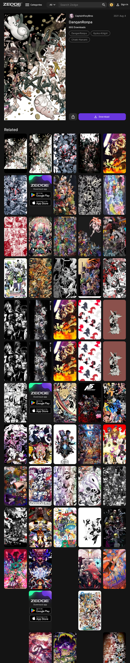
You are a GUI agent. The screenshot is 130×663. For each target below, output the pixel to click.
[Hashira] (65, 195)
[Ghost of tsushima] (15, 527)
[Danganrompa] (40, 153)
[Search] (103, 4)
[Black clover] (114, 153)
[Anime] (114, 486)
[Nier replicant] (40, 236)
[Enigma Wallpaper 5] (15, 278)
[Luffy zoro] (40, 569)
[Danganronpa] (15, 444)
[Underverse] (40, 486)
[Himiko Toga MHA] (65, 486)
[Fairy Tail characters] (114, 610)
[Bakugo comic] (15, 403)
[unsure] (89, 195)
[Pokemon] (15, 610)
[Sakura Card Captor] (114, 195)
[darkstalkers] (89, 278)
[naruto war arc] (15, 486)
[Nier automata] (15, 195)
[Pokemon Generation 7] (65, 527)
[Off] (89, 486)
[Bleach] (114, 444)
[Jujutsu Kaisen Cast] (89, 527)
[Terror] (89, 444)
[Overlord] (89, 153)
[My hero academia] (40, 527)
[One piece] (40, 444)
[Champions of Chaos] (89, 236)
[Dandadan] (114, 278)
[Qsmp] (114, 569)
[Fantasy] (65, 278)
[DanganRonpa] (15, 153)
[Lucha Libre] (89, 610)
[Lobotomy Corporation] (89, 569)
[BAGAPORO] (40, 319)
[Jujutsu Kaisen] (114, 319)
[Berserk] (65, 569)
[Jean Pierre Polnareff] (15, 236)
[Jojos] (65, 236)
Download (104, 116)
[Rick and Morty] (15, 569)
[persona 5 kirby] (89, 403)
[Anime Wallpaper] (114, 403)
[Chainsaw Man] (65, 153)
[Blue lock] (65, 610)
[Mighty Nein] (65, 444)
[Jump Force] (15, 319)
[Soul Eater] (65, 403)
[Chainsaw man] (114, 236)
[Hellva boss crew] (89, 319)
